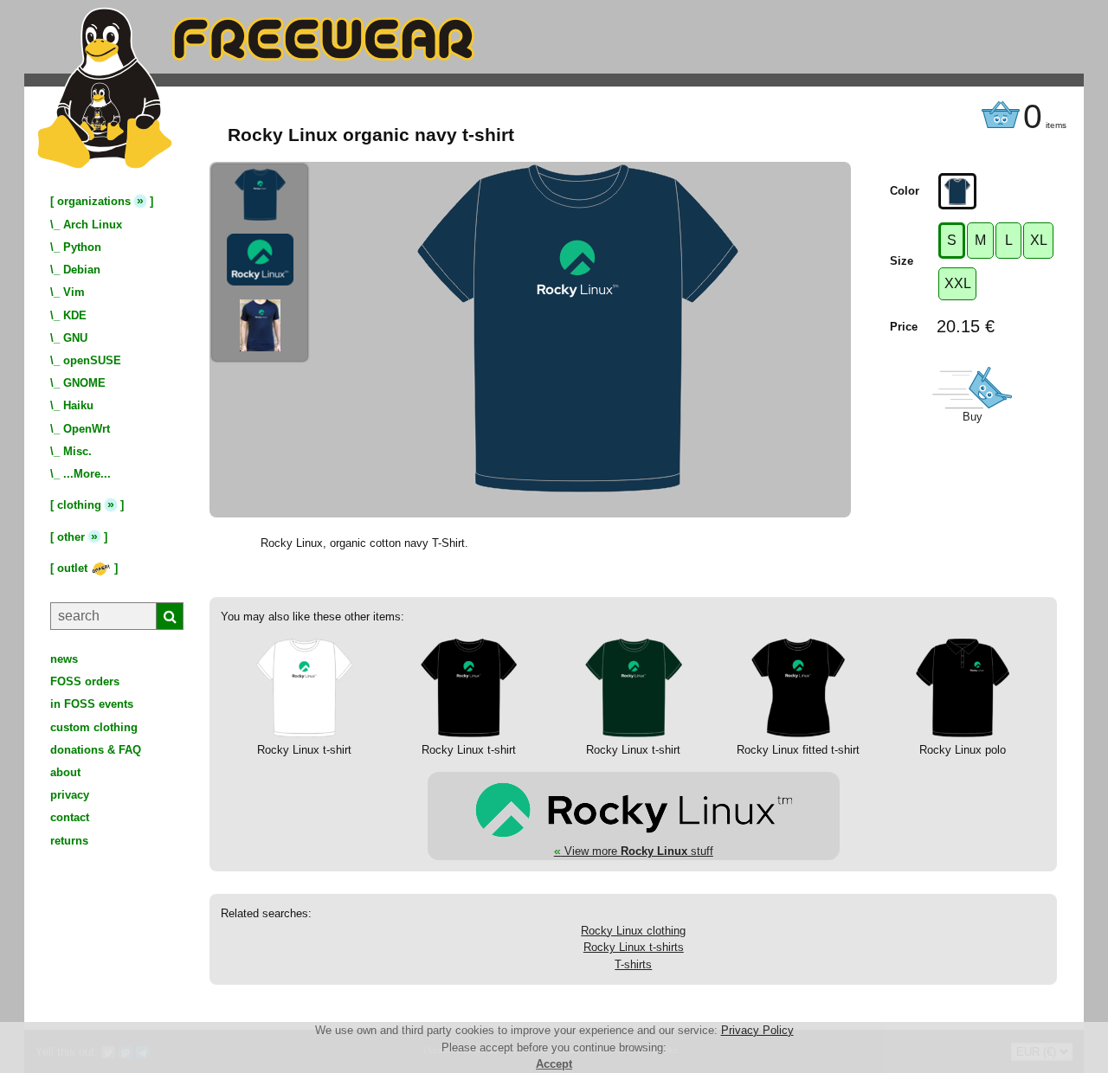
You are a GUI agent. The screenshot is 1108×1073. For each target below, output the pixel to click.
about (65, 772)
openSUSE (92, 360)
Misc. (77, 451)
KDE (75, 315)
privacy (69, 794)
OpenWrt (86, 428)
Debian (81, 269)
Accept (554, 1063)
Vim (74, 292)
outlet (74, 568)
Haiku (78, 405)
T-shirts (633, 964)
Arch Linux (92, 224)
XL (1038, 240)
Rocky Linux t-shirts (633, 947)
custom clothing (94, 727)
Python (82, 247)
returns (69, 840)
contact (69, 817)
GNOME (84, 382)
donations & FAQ (95, 749)
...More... (87, 473)
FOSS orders (84, 681)
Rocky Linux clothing (633, 930)
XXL (957, 283)
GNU (75, 337)
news (64, 658)
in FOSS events (91, 703)
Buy (972, 416)
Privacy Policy (757, 1030)
